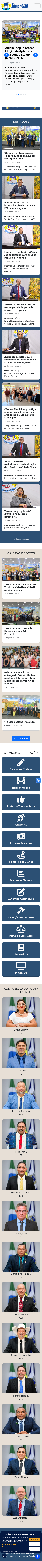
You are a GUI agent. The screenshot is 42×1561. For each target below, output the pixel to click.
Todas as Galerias (21, 738)
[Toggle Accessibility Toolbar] (37, 1556)
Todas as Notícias (21, 539)
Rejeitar (35, 1544)
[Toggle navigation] (37, 5)
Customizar (34, 1539)
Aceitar (35, 1549)
